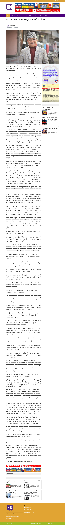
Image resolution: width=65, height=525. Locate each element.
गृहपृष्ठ (8, 15)
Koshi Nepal (12, 25)
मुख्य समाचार (13, 15)
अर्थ (26, 15)
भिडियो (53, 15)
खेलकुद (39, 15)
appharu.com (51, 523)
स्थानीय (35, 15)
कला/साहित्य (45, 15)
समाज (23, 15)
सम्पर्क (11, 523)
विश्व (49, 15)
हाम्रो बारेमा (8, 523)
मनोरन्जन (30, 15)
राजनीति (18, 15)
